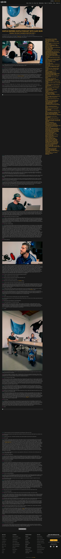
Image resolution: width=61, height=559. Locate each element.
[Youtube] (56, 546)
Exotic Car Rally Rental (49, 122)
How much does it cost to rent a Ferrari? (52, 96)
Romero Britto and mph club (50, 149)
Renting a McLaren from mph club (51, 136)
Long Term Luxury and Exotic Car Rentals (52, 59)
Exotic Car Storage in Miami (50, 61)
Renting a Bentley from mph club (51, 124)
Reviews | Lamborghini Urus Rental (51, 128)
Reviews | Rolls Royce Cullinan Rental (52, 131)
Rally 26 (46, 3)
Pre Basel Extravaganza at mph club (52, 79)
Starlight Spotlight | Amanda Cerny (51, 141)
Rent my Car (47, 62)
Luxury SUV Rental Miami (49, 132)
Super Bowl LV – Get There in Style (51, 142)
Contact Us (58, 3)
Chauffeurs (50, 3)
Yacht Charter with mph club (50, 78)
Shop (54, 3)
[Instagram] (53, 546)
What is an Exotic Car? (49, 137)
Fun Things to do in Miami (50, 93)
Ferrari (31, 289)
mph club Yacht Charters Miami (51, 133)
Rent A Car (31, 3)
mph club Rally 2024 (49, 63)
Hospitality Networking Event (50, 72)
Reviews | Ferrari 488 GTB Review (51, 101)
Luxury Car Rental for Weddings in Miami (52, 112)
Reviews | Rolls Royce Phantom (51, 106)
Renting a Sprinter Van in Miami (51, 89)
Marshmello (47, 154)
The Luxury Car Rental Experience (51, 143)
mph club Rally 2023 (49, 80)
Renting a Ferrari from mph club (51, 140)
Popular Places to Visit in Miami (51, 148)
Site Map (33, 557)
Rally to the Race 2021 (49, 135)
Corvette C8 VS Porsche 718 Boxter (51, 100)
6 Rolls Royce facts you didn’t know (51, 103)
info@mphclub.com (53, 544)
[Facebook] (50, 546)
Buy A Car (36, 3)
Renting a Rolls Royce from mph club (52, 129)
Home (27, 3)
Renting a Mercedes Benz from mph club (52, 119)
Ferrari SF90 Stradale (49, 90)
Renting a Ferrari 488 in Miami (50, 74)
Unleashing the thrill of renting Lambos (52, 73)
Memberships (41, 3)
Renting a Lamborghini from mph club (52, 145)
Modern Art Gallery (48, 71)
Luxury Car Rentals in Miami (50, 138)
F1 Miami (46, 91)
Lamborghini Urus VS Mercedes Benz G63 (52, 125)
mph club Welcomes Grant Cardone (51, 130)
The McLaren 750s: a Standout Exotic (52, 68)
